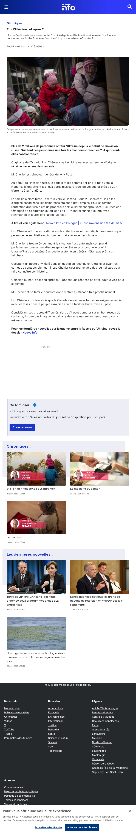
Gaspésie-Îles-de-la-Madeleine (110, 767)
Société (52, 742)
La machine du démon (85, 489)
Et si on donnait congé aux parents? (31, 489)
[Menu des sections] (6, 7)
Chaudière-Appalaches (105, 720)
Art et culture (55, 708)
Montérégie (98, 754)
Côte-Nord (98, 746)
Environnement (56, 716)
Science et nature (58, 737)
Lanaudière (98, 733)
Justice (52, 725)
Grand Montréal (101, 729)
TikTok (8, 733)
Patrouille (53, 729)
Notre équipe (11, 708)
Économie (53, 712)
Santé (51, 733)
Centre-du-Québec (103, 716)
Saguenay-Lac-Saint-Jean (107, 772)
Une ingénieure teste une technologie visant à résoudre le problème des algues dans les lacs (36, 657)
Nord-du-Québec (102, 742)
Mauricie (97, 737)
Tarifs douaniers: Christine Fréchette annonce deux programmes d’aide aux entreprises (33, 601)
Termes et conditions (16, 799)
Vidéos (8, 720)
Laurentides (99, 750)
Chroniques (14, 23)
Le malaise (14, 537)
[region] (68, 819)
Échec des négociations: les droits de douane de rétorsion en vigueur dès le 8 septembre (96, 601)
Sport (51, 746)
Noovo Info (30, 332)
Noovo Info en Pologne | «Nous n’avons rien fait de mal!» (84, 223)
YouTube (9, 729)
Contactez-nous (13, 787)
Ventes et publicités (15, 804)
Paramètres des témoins (18, 738)
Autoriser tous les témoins (82, 827)
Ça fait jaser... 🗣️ (23, 405)
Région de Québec (103, 763)
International (55, 720)
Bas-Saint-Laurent (102, 712)
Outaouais (98, 759)
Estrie (95, 725)
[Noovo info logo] (68, 7)
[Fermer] (130, 811)
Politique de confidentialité (19, 795)
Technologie (55, 750)
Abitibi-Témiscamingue (105, 708)
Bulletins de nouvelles (16, 712)
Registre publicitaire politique (21, 791)
